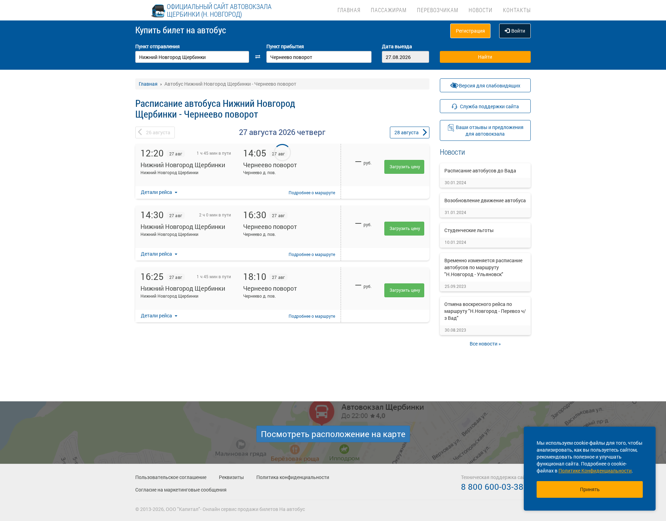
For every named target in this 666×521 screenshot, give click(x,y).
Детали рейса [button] (157, 192)
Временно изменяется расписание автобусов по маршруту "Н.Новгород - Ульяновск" (483, 267)
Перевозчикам (437, 10)
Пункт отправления (157, 46)
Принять (590, 489)
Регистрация (470, 30)
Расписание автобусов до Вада (480, 170)
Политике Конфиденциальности (595, 470)
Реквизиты (231, 477)
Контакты (517, 10)
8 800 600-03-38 (492, 486)
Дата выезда (397, 46)
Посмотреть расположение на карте (333, 433)
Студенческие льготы (469, 230)
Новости (481, 10)
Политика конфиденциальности (292, 477)
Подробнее (312, 192)
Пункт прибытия (285, 46)
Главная (349, 10)
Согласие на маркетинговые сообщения (181, 489)
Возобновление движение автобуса (485, 200)
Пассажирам (389, 10)
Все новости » (485, 343)
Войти (518, 30)
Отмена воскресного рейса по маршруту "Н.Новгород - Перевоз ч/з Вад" (485, 311)
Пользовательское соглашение (170, 477)
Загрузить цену (405, 166)
